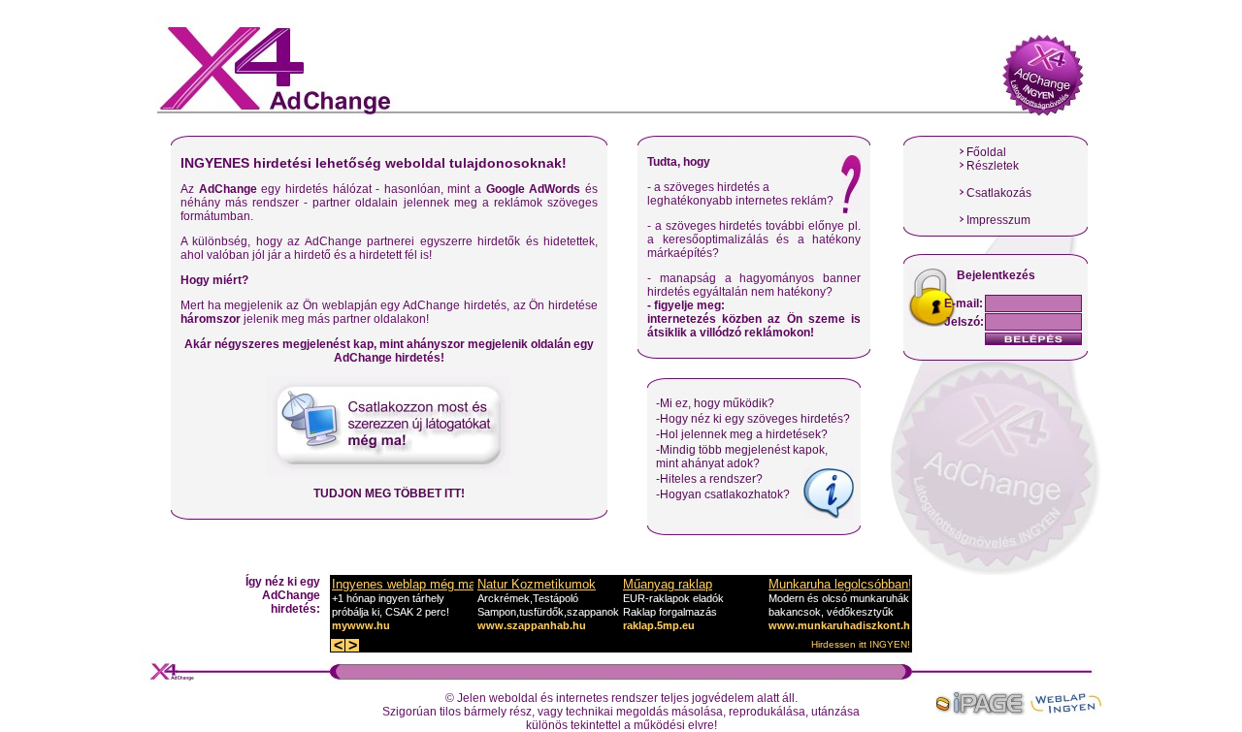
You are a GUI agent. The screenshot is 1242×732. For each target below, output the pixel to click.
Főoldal (986, 152)
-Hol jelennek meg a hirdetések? (742, 434)
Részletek (992, 166)
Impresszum (998, 220)
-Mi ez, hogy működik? (715, 403)
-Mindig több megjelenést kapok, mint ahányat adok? (742, 456)
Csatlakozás (998, 193)
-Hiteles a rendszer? (709, 479)
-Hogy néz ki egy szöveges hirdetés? (753, 419)
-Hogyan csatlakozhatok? (723, 494)
